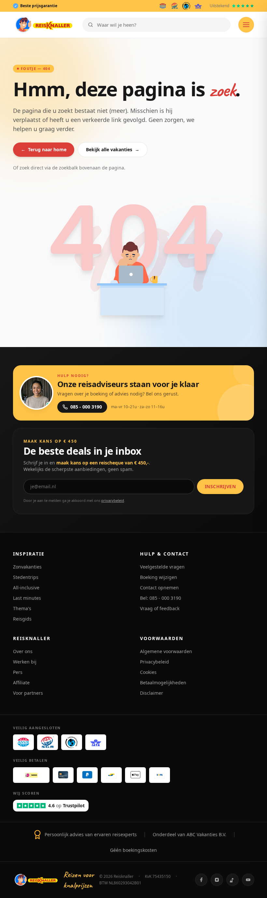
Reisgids (22, 619)
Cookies (148, 672)
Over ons (23, 651)
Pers (17, 672)
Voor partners (28, 693)
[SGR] (174, 6)
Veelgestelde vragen (162, 567)
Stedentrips (25, 577)
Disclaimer (151, 693)
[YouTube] (248, 880)
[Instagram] (217, 880)
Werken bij (24, 662)
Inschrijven (220, 486)
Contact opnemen (159, 587)
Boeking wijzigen (158, 577)
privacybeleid (112, 500)
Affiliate (21, 682)
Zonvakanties (27, 567)
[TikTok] (232, 880)
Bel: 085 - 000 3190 (160, 598)
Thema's (22, 608)
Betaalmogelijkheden (163, 682)
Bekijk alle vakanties (112, 149)
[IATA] (198, 6)
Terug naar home (43, 149)
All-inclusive (26, 587)
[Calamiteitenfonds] (186, 6)
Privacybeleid (154, 662)
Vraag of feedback (159, 608)
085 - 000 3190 (86, 407)
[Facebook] (201, 880)
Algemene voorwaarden (166, 651)
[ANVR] (163, 6)
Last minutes (27, 598)
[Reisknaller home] (44, 25)
